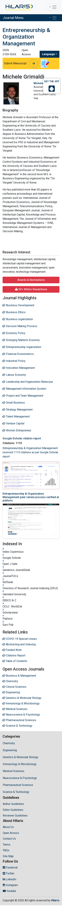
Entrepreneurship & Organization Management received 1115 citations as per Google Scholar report (30, 452)
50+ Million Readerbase (32, 289)
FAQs (6, 850)
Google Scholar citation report (22, 438)
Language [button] (48, 54)
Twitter (9, 873)
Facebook (11, 867)
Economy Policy (15, 333)
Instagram (11, 885)
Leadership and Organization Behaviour (29, 381)
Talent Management (17, 416)
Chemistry (9, 743)
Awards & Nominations (31, 280)
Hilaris (55, 900)
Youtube (11, 891)
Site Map (8, 856)
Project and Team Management (24, 395)
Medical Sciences (13, 771)
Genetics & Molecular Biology (20, 757)
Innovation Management (20, 367)
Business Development (19, 305)
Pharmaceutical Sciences (18, 785)
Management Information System (25, 388)
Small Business (15, 402)
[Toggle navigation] (52, 7)
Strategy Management (19, 409)
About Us (8, 827)
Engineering (10, 750)
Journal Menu (13, 18)
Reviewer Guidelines (15, 815)
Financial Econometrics (19, 354)
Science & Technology (16, 792)
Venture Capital (14, 423)
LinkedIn (10, 879)
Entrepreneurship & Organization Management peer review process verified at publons (31, 497)
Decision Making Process (21, 326)
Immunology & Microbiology (20, 764)
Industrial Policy (15, 361)
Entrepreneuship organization (23, 347)
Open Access (11, 833)
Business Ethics (15, 312)
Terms (6, 844)
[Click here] (19, 7)
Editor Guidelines (13, 809)
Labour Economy (15, 374)
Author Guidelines (13, 804)
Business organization (19, 319)
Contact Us (9, 838)
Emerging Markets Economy (22, 340)
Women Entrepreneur (18, 430)
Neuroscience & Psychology (20, 778)
